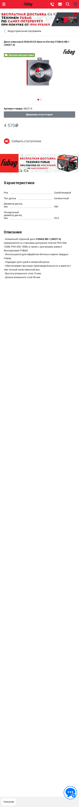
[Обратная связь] (70, 792)
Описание (8, 802)
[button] (38, 99)
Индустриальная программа (24, 31)
